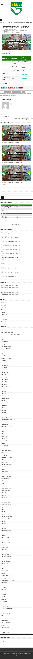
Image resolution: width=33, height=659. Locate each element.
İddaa (23, 30)
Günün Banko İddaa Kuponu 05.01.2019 (11, 20)
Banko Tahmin (18, 30)
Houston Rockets (6, 466)
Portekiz (4, 559)
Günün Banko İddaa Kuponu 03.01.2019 (9, 292)
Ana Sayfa (2, 22)
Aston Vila (4, 362)
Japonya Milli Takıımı (6, 502)
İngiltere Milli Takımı (6, 476)
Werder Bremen (5, 627)
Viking (3, 625)
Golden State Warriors (7, 450)
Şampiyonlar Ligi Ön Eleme (8, 580)
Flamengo (4, 436)
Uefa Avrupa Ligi (6, 615)
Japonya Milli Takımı (6, 504)
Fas (3, 431)
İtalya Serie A (5, 497)
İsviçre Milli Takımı (6, 495)
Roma (29, 93)
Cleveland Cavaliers (6, 417)
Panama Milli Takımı (6, 552)
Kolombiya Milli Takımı (7, 516)
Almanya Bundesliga (6, 346)
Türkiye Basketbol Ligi (7, 608)
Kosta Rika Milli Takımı (7, 518)
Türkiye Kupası (5, 611)
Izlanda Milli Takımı (6, 500)
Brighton (4, 407)
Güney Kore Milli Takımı (7, 457)
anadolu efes (5, 351)
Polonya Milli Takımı (6, 556)
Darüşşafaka (5, 422)
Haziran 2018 (4, 319)
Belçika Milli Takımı (6, 388)
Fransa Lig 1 (5, 438)
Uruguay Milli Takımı (6, 622)
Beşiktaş (4, 393)
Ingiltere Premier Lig (6, 478)
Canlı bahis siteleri (5, 640)
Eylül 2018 (3, 312)
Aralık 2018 (3, 305)
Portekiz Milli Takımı (6, 561)
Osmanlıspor (5, 547)
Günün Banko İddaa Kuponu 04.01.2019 (12, 182)
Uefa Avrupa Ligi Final (7, 618)
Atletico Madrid (5, 365)
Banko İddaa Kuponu (7, 374)
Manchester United (6, 530)
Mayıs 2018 (3, 321)
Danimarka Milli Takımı (7, 419)
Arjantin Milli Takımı (6, 358)
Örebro (4, 544)
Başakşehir (4, 384)
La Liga (3, 521)
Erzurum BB (4, 429)
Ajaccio (4, 339)
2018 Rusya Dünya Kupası (7, 332)
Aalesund (4, 337)
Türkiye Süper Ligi (6, 613)
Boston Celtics (5, 398)
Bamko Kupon (5, 372)
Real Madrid (23, 93)
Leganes (11, 93)
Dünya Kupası (5, 424)
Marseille (4, 533)
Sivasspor (4, 582)
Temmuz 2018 (4, 317)
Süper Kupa (4, 594)
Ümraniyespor (5, 620)
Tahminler (7, 31)
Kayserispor (5, 514)
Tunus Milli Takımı (6, 606)
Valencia (14, 95)
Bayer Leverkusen (6, 386)
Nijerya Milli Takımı (6, 542)
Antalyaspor (5, 355)
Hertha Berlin (5, 462)
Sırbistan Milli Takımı (6, 585)
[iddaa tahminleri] (16, 8)
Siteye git (24, 74)
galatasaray (5, 445)
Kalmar (3, 509)
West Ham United (6, 629)
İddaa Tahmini (4, 93)
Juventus (4, 507)
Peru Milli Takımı (5, 554)
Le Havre (4, 523)
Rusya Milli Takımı (6, 570)
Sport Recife (5, 589)
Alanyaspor (4, 344)
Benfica (4, 391)
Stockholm (4, 592)
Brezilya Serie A (5, 405)
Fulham (4, 443)
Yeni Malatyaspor (6, 632)
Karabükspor (5, 511)
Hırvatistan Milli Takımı (7, 464)
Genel (3, 448)
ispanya (4, 485)
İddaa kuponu (5, 471)
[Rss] (16, 655)
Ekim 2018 (3, 309)
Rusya (3, 568)
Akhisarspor (5, 341)
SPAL (2, 95)
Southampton (5, 587)
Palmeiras (4, 549)
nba (3, 540)
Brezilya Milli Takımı (6, 403)
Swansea (4, 599)
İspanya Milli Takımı (6, 488)
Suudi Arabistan (5, 596)
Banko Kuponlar (12, 30)
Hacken (4, 459)
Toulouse (4, 604)
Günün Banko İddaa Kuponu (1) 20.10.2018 (10, 115)
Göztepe (4, 452)
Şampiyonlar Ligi (6, 575)
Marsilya (4, 535)
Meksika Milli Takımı (6, 537)
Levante (16, 93)
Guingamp (4, 455)
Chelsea (4, 414)
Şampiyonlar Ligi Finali (7, 578)
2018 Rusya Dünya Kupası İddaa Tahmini (11, 334)
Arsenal (4, 360)
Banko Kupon (9, 22)
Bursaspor (4, 410)
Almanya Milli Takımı (6, 348)
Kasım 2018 (3, 307)
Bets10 (3, 396)
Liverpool (4, 528)
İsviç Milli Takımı (5, 492)
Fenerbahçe (5, 433)
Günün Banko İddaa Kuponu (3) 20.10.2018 (22, 118)
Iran (3, 483)
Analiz (3, 353)
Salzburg (4, 573)
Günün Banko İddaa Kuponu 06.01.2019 (12, 142)
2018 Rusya (4, 329)
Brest (3, 400)
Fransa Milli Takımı (6, 440)
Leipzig (4, 526)
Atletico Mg (4, 367)
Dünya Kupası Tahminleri (7, 426)
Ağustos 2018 (4, 314)
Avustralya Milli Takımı (7, 370)
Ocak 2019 (3, 302)
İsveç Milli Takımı (6, 490)
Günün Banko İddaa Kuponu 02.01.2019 (9, 294)
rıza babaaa (5, 29)
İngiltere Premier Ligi (7, 481)
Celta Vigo (4, 412)
